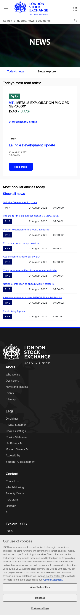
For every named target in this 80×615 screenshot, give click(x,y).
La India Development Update (32, 145)
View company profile (23, 122)
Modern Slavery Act (17, 449)
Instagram (12, 499)
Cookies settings (40, 608)
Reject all (40, 597)
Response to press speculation (21, 243)
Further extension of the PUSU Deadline (26, 229)
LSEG (9, 531)
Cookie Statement (16, 437)
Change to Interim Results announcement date (30, 270)
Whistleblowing (15, 487)
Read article (21, 167)
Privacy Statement (16, 425)
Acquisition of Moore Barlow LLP (21, 256)
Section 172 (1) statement (20, 462)
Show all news (14, 193)
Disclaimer (12, 418)
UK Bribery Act (14, 443)
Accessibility (13, 455)
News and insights (17, 387)
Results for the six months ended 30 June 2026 (31, 216)
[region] (40, 575)
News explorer (47, 71)
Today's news (15, 71)
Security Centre (15, 493)
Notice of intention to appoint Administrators (28, 283)
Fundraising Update (14, 311)
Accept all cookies (39, 587)
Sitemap (11, 399)
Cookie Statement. (53, 579)
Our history (12, 381)
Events (10, 393)
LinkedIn (11, 506)
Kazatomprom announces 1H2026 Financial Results (32, 297)
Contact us (12, 481)
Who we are (13, 374)
